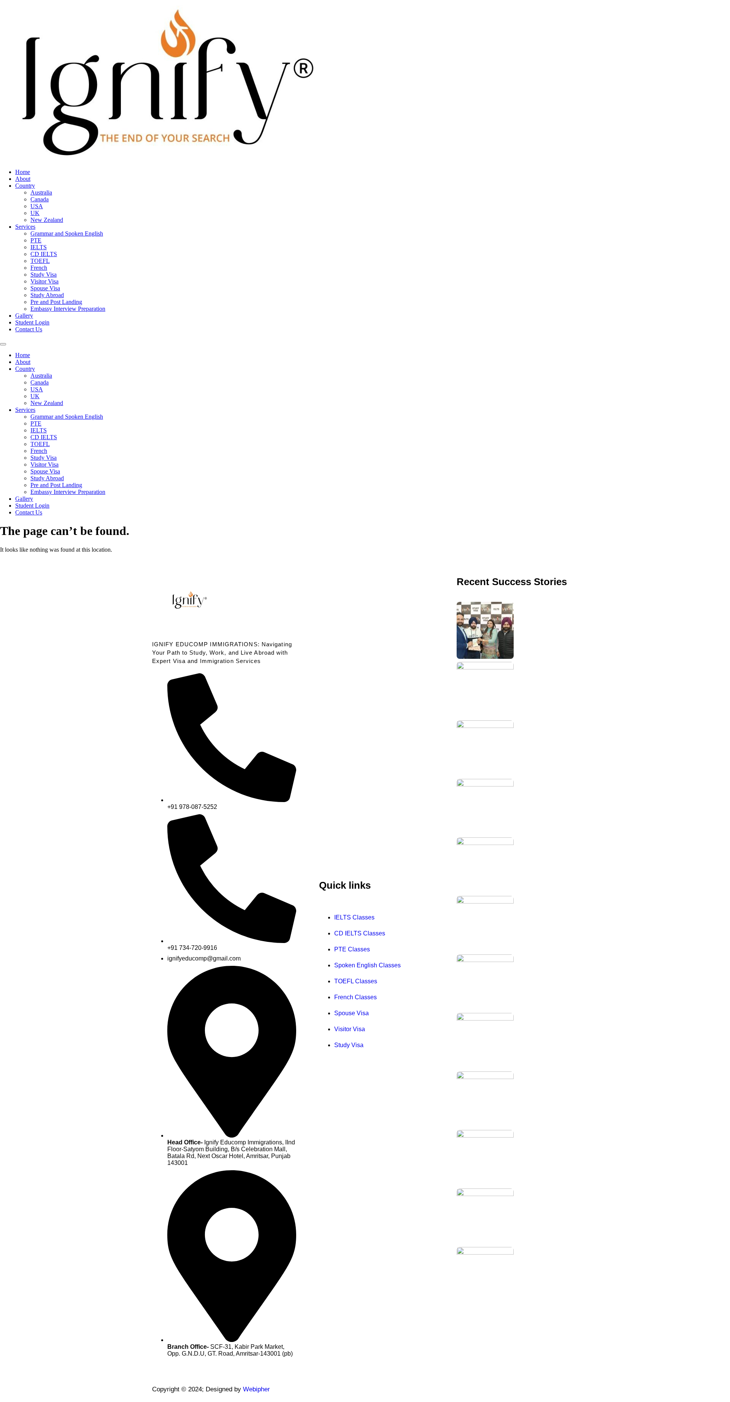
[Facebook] (460, 1390)
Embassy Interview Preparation (67, 308)
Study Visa (43, 274)
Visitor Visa (44, 281)
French (38, 267)
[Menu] (3, 344)
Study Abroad (47, 295)
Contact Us (28, 329)
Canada (39, 199)
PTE (35, 240)
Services (25, 226)
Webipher (256, 1389)
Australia (41, 192)
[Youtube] (508, 1390)
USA (36, 206)
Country (25, 185)
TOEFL (40, 261)
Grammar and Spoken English (66, 233)
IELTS (38, 247)
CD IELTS (43, 254)
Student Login (32, 322)
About (22, 179)
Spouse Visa (45, 288)
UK (35, 213)
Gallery (24, 315)
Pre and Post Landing (56, 302)
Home (22, 172)
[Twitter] (492, 1390)
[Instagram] (476, 1390)
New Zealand (46, 220)
